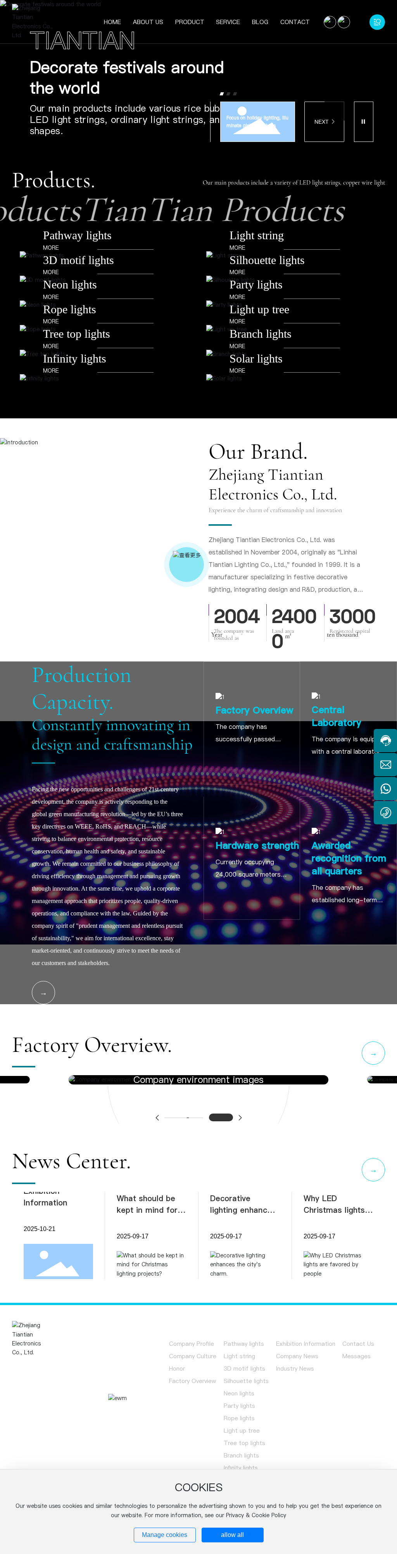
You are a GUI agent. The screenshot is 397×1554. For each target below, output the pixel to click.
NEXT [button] (321, 123)
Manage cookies (164, 1535)
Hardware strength (257, 847)
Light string (257, 237)
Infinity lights (74, 360)
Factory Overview (254, 712)
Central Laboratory (336, 718)
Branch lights (261, 335)
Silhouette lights (267, 262)
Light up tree (259, 311)
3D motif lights (78, 262)
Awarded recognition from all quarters (349, 860)
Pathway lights (77, 237)
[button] (222, 95)
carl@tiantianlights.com (58, 1420)
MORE (51, 250)
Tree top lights (76, 335)
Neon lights (70, 286)
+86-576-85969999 (54, 1407)
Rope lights (69, 311)
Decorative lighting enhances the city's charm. (243, 1212)
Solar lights (256, 360)
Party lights (256, 286)
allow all (232, 1535)
